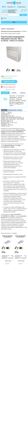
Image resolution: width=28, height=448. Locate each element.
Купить (7, 263)
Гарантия (22, 92)
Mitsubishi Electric (11, 76)
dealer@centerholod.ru (12, 12)
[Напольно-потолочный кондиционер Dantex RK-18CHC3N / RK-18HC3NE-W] (7, 244)
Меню (14, 22)
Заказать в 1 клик (10, 89)
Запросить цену (9, 81)
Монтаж (14, 92)
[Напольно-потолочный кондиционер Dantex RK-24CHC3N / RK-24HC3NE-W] (20, 244)
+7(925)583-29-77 (11, 6)
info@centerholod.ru (11, 11)
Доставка (5, 92)
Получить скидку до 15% (9, 86)
